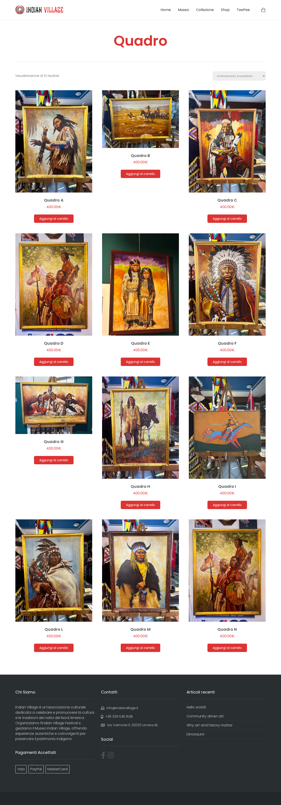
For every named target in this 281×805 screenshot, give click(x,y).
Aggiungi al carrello (53, 218)
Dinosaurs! (195, 734)
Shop (225, 9)
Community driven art (205, 716)
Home (165, 9)
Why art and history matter (209, 725)
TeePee (243, 9)
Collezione (205, 9)
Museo (183, 9)
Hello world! (196, 707)
